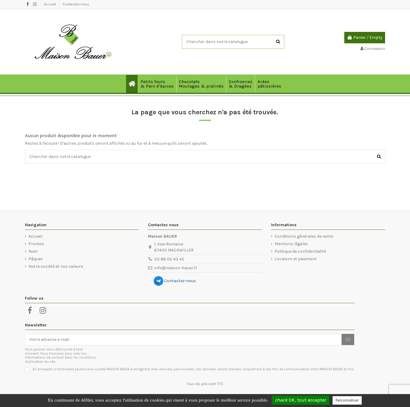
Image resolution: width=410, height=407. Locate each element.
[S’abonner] (348, 339)
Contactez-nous (75, 4)
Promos (36, 243)
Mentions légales (291, 243)
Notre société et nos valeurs (56, 266)
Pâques (36, 258)
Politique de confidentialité (300, 251)
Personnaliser (347, 400)
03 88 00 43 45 (169, 259)
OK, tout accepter (300, 400)
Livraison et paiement (296, 258)
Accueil (50, 4)
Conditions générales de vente (304, 236)
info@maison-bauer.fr (175, 267)
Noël (33, 251)
